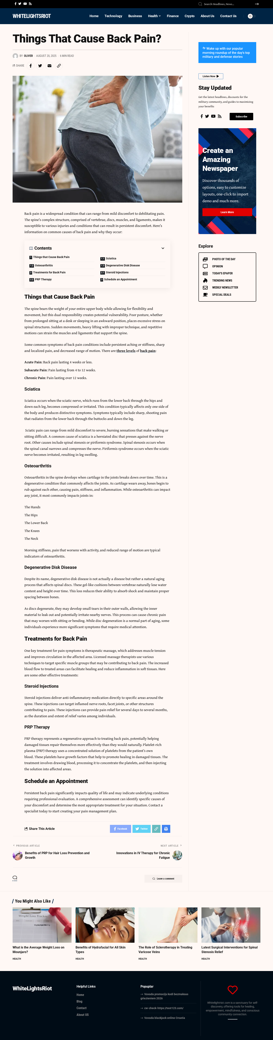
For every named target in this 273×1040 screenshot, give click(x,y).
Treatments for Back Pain (49, 272)
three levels (126, 350)
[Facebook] (15, 3)
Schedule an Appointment (120, 279)
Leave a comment (165, 878)
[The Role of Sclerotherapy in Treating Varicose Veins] (167, 925)
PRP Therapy (43, 279)
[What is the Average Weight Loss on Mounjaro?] (42, 925)
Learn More (227, 212)
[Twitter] (19, 3)
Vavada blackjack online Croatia (164, 1017)
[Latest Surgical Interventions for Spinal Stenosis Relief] (230, 925)
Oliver (28, 56)
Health (17, 958)
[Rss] (30, 3)
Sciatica (111, 258)
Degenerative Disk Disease (123, 265)
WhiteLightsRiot (32, 16)
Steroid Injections (117, 272)
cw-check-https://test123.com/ (163, 1008)
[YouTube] (25, 3)
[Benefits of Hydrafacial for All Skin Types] (105, 925)
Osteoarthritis (44, 265)
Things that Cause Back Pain (51, 257)
